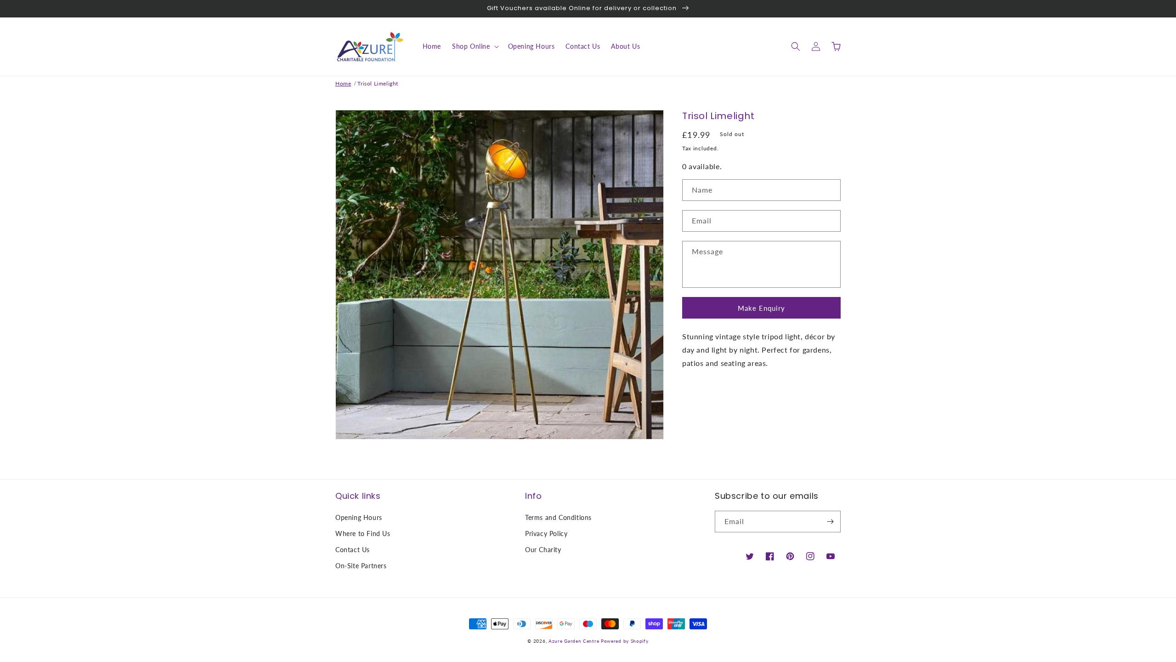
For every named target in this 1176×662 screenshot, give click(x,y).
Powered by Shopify (625, 641)
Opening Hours (358, 517)
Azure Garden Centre (573, 641)
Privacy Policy (546, 533)
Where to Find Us (362, 533)
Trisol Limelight (377, 83)
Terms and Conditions (558, 517)
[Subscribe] (830, 521)
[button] (475, 46)
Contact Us (352, 550)
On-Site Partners (361, 566)
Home (343, 83)
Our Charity (543, 550)
